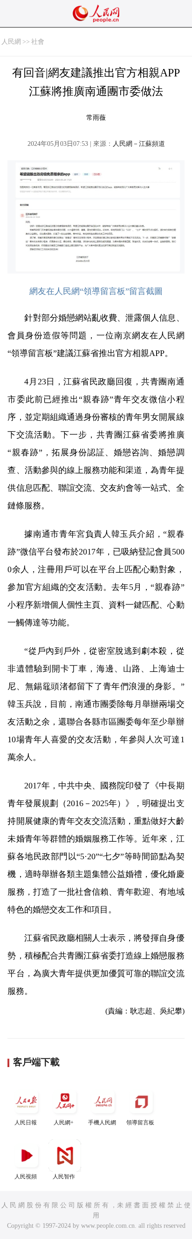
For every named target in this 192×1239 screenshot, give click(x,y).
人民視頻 (25, 1176)
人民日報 (25, 1122)
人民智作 (64, 1176)
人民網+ (64, 1122)
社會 (37, 41)
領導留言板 (140, 1122)
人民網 (11, 41)
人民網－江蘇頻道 (139, 143)
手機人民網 (102, 1122)
